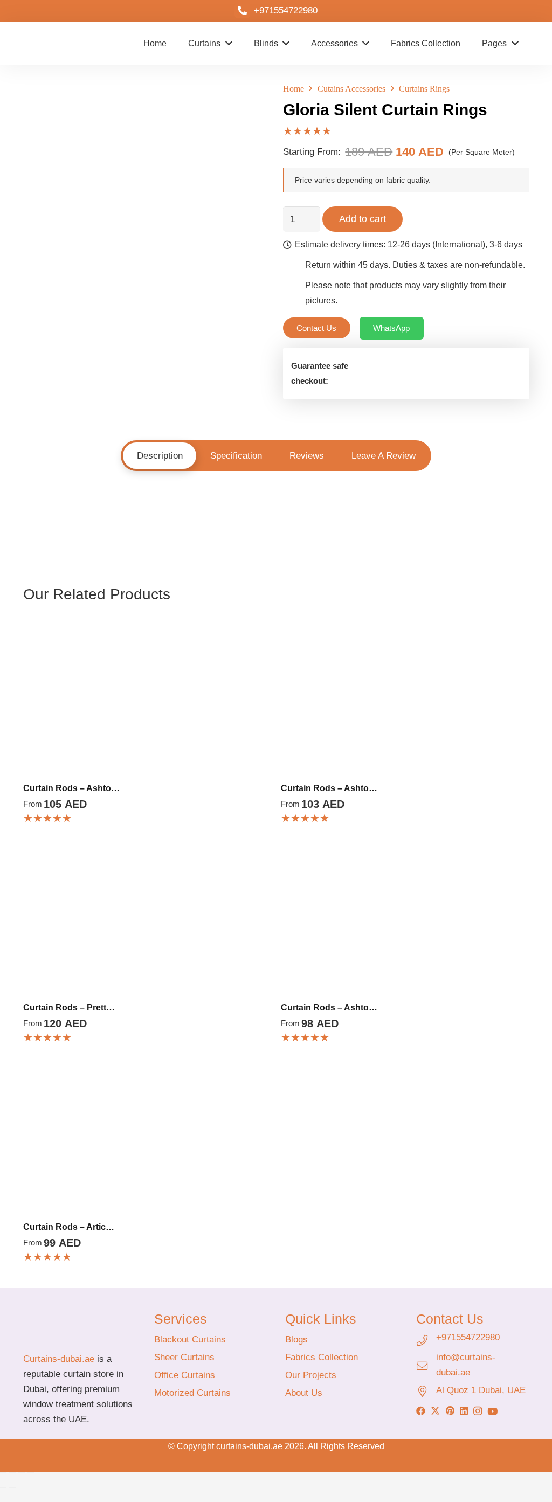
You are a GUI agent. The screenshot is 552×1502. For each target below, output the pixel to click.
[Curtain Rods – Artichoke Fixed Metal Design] (147, 1062)
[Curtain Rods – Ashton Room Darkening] (147, 623)
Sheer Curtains (184, 1357)
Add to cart (362, 218)
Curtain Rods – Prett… (69, 1007)
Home (293, 88)
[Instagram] (477, 1411)
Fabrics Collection (321, 1357)
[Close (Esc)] (30, 1472)
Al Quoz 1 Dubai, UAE (481, 1390)
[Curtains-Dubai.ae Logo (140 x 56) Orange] (79, 1326)
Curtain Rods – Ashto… (71, 788)
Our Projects (310, 1375)
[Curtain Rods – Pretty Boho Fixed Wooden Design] (147, 842)
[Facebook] (420, 1410)
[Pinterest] (450, 1410)
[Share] (21, 1472)
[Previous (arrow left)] (3, 1487)
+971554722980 (468, 1337)
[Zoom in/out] (3, 1472)
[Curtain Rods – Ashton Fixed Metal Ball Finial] (405, 623)
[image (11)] (48, 43)
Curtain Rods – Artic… (68, 1226)
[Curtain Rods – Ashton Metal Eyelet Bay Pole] (405, 842)
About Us (303, 1393)
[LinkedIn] (464, 1410)
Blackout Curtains (190, 1339)
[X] (435, 1410)
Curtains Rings (424, 88)
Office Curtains (184, 1375)
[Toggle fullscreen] (12, 1472)
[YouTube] (492, 1411)
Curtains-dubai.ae (58, 1359)
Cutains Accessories (351, 88)
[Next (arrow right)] (12, 1487)
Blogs (296, 1339)
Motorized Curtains (192, 1393)
